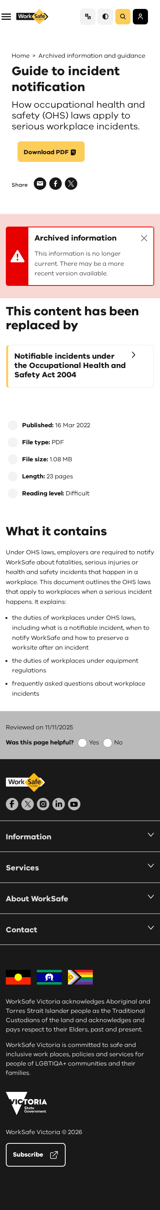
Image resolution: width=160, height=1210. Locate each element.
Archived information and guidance (91, 56)
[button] (6, 16)
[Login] (140, 16)
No (118, 742)
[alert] (80, 256)
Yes (94, 742)
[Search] (122, 16)
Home (21, 56)
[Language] (88, 16)
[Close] (144, 238)
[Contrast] (105, 16)
